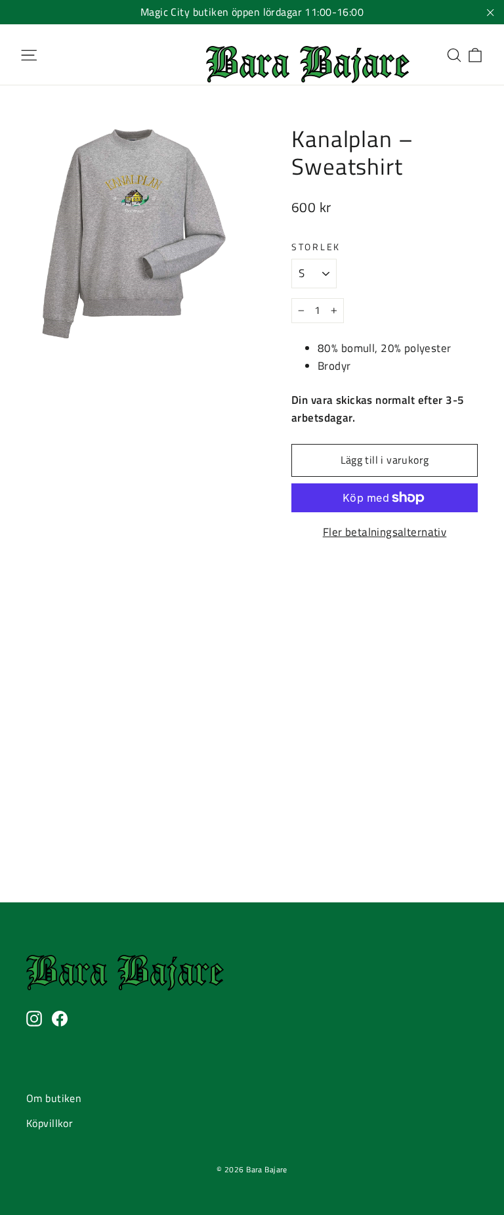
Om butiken (53, 1098)
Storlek (316, 247)
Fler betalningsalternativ (385, 532)
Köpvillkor (49, 1123)
